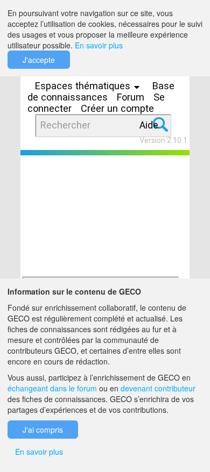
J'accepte (39, 59)
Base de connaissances (100, 91)
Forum (130, 97)
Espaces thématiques (84, 85)
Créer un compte (117, 108)
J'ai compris (43, 429)
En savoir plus (99, 45)
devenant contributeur (158, 388)
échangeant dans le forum (52, 388)
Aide (148, 125)
